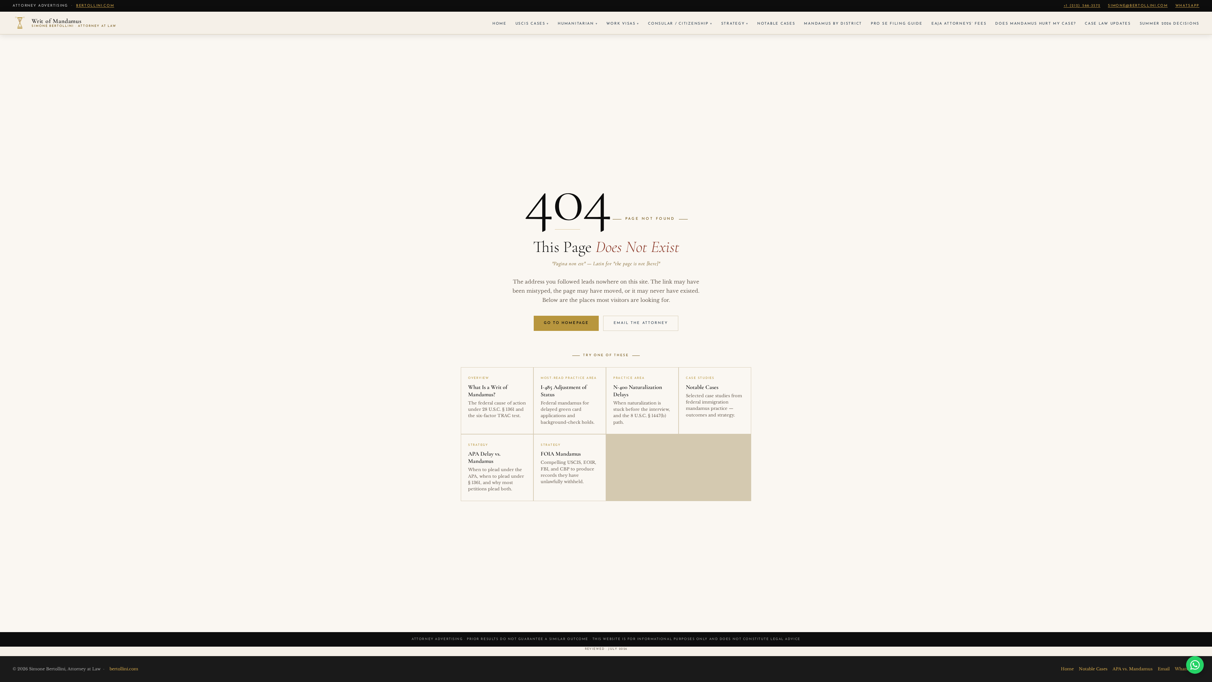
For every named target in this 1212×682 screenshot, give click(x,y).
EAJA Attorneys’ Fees (959, 24)
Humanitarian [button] (576, 24)
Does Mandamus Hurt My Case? (1035, 24)
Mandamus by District (833, 24)
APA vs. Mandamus (1133, 669)
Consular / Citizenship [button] (678, 24)
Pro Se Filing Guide (897, 24)
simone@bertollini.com (1137, 6)
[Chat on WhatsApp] (1195, 665)
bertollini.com (95, 6)
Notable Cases (776, 24)
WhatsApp (1187, 6)
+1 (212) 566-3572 (1082, 6)
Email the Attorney (641, 323)
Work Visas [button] (620, 24)
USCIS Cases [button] (530, 24)
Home (499, 24)
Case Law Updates (1108, 24)
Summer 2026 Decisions (1169, 24)
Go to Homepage (566, 323)
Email (1164, 669)
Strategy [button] (733, 24)
